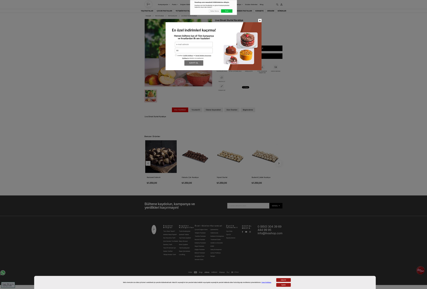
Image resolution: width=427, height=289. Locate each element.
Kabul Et (283, 280)
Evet (226, 11)
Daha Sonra (214, 11)
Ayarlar (283, 285)
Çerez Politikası (266, 282)
